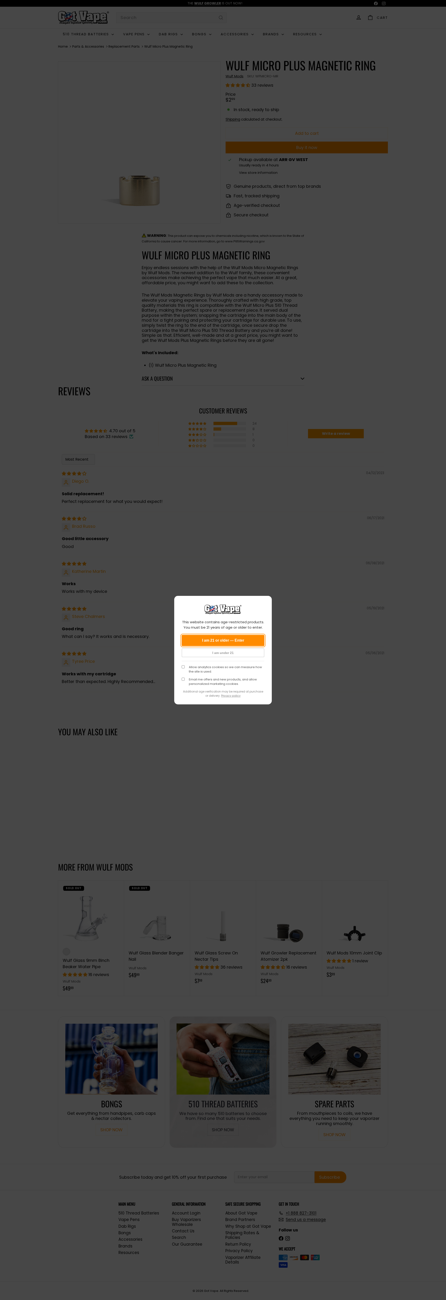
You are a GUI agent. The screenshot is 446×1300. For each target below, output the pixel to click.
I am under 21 (223, 653)
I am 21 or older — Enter (223, 640)
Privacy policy (231, 696)
